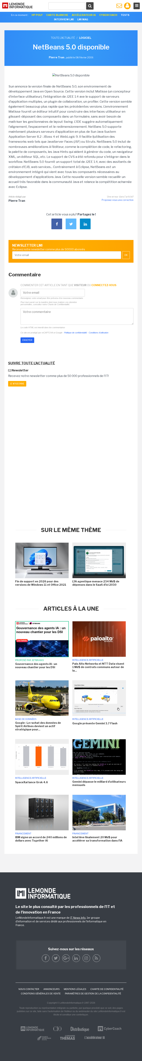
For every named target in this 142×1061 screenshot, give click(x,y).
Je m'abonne (17, 383)
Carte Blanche (57, 14)
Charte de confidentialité (107, 989)
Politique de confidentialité (75, 333)
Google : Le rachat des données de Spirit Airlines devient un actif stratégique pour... (38, 726)
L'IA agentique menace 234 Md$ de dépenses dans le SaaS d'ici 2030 (95, 583)
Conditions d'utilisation (98, 333)
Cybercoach (108, 14)
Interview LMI (64, 19)
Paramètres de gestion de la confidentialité (93, 993)
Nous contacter (28, 989)
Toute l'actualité (63, 37)
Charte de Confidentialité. (59, 304)
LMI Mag (82, 19)
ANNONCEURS (51, 989)
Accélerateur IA (84, 14)
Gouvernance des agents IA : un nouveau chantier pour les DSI (36, 665)
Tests (125, 14)
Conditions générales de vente (41, 993)
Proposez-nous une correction (117, 200)
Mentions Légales (75, 989)
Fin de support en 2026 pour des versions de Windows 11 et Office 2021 (40, 583)
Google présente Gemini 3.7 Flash (94, 723)
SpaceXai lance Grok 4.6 (31, 782)
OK (126, 255)
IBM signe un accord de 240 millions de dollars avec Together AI (41, 839)
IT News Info (78, 917)
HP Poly (37, 14)
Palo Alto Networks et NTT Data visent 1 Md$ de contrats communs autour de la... (98, 667)
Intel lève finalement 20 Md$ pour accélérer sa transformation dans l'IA (97, 839)
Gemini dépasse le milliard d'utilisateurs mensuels (99, 783)
